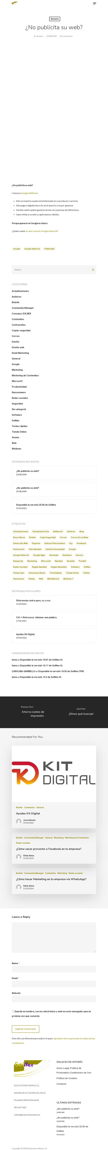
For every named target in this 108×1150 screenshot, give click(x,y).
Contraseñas (19, 325)
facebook (81, 543)
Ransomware (19, 392)
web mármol (53, 579)
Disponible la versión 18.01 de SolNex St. (41, 659)
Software (17, 415)
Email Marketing (20, 353)
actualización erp (40, 531)
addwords (58, 531)
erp (70, 543)
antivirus (71, 531)
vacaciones (18, 579)
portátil (82, 561)
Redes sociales (20, 398)
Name (16, 963)
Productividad (19, 386)
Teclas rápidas (19, 426)
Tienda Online (19, 431)
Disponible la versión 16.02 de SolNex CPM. (61, 671)
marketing (32, 561)
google (16, 249)
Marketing (17, 370)
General (16, 358)
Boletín (55, 19)
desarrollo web (20, 543)
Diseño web (18, 347)
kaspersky (18, 561)
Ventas (15, 437)
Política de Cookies (67, 1078)
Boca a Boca (19, 537)
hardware (67, 555)
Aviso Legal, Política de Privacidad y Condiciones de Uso (74, 1070)
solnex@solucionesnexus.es (27, 1114)
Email (15, 978)
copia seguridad (48, 537)
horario (79, 555)
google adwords (32, 249)
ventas (31, 579)
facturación (18, 549)
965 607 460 (20, 1107)
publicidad (49, 249)
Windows (16, 448)
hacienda (53, 555)
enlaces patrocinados (54, 543)
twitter (86, 573)
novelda (71, 561)
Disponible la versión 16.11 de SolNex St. (41, 665)
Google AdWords (29, 193)
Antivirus (16, 296)
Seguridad (17, 403)
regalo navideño (59, 567)
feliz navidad (35, 549)
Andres (40, 36)
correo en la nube (79, 537)
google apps (39, 555)
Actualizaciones (20, 291)
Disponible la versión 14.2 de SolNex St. (41, 677)
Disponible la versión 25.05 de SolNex (72, 1128)
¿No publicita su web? (68, 1109)
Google (16, 364)
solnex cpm (18, 573)
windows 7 (68, 579)
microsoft (46, 561)
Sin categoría (19, 409)
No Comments (66, 36)
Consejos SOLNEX (21, 313)
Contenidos (18, 319)
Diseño (15, 341)
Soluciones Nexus (37, 573)
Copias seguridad (21, 330)
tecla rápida (56, 573)
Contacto (61, 1084)
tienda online (72, 573)
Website (16, 993)
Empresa (36, 543)
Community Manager (23, 308)
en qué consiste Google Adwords (41, 231)
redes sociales (20, 567)
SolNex (15, 420)
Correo (16, 336)
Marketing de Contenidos (25, 375)
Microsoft (17, 381)
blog (81, 531)
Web (14, 443)
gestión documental (55, 549)
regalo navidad (39, 567)
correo (63, 537)
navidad (59, 561)
